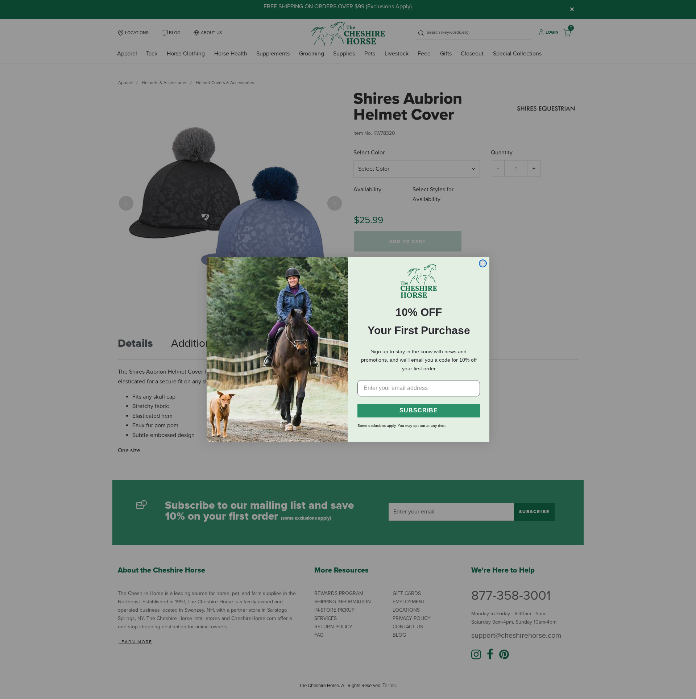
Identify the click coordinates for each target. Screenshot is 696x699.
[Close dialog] (482, 263)
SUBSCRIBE (418, 410)
